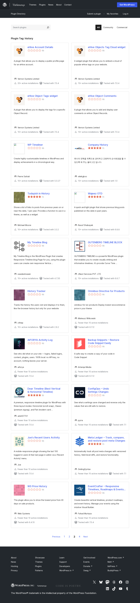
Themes (39, 562)
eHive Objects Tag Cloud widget (107, 47)
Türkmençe (41, 586)
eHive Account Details (40, 47)
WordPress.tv (66, 570)
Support (63, 562)
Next (85, 536)
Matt (111, 562)
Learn (61, 557)
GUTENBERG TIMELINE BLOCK (105, 242)
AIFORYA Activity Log (39, 339)
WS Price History (37, 486)
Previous (56, 536)
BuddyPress (114, 570)
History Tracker (36, 291)
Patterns (39, 570)
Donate (87, 566)
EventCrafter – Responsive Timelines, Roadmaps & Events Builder (106, 488)
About (13, 557)
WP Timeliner (35, 144)
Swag (87, 570)
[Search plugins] (48, 27)
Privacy (14, 570)
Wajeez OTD (95, 193)
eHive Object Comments (102, 95)
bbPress (112, 566)
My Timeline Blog (37, 242)
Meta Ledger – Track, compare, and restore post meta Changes (106, 439)
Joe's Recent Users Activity (43, 437)
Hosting (14, 566)
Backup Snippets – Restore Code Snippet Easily (103, 341)
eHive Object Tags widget (42, 95)
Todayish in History (38, 193)
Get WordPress (127, 5)
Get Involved (89, 557)
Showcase (40, 557)
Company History (98, 144)
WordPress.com (116, 557)
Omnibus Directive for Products (106, 291)
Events (86, 562)
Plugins (38, 566)
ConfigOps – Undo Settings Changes (98, 390)
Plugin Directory (18, 14)
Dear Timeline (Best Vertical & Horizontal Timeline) (43, 390)
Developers (64, 566)
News (13, 562)
